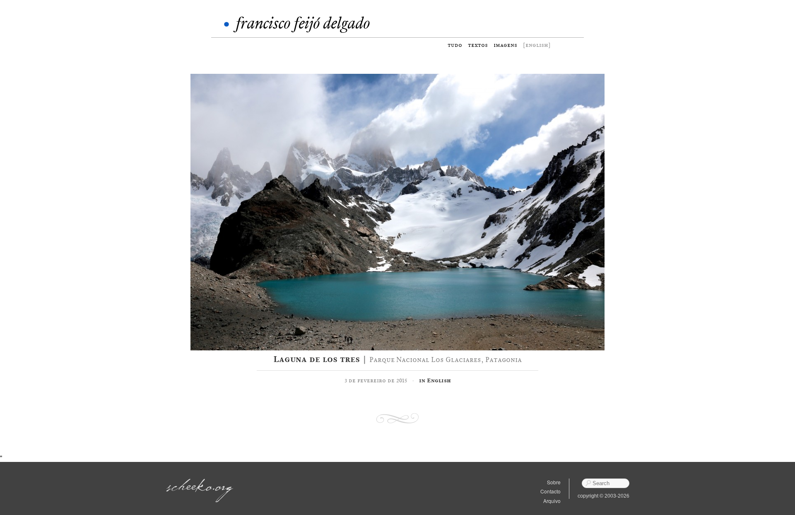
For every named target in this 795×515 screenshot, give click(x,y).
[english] (537, 45)
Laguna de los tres (316, 359)
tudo (455, 45)
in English (435, 380)
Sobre (554, 482)
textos (478, 45)
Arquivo (552, 500)
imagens (505, 45)
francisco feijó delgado (303, 23)
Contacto (550, 491)
